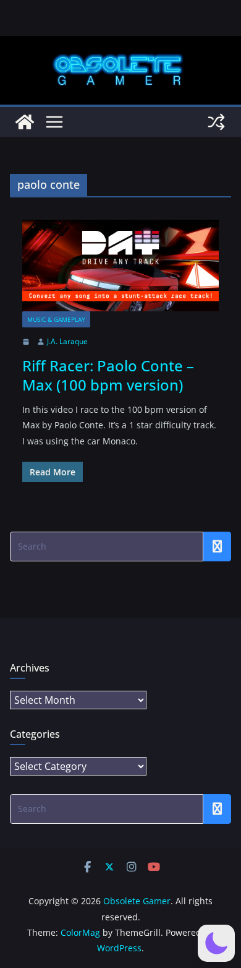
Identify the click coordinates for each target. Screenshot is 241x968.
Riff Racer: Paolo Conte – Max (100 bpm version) (108, 375)
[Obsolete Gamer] (25, 122)
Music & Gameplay (56, 319)
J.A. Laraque (67, 341)
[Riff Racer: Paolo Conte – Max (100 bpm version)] (120, 266)
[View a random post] (216, 122)
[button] (216, 943)
